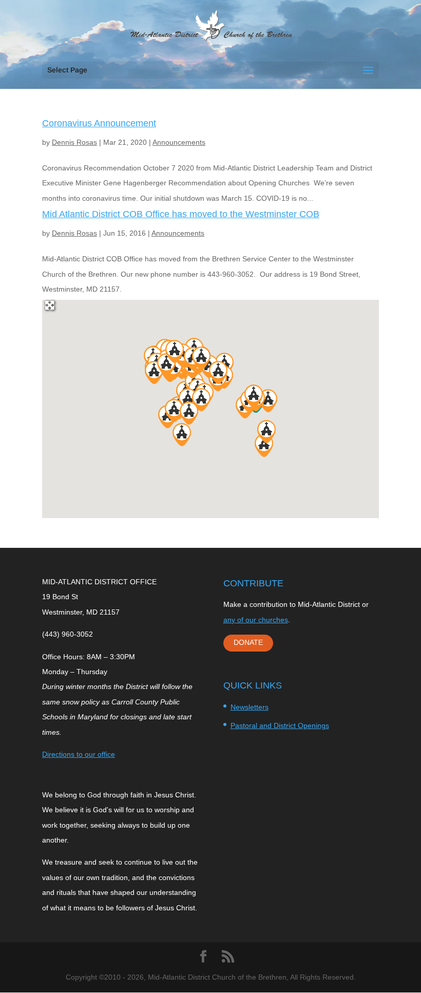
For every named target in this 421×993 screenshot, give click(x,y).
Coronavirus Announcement (99, 123)
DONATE (248, 642)
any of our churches (255, 620)
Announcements (178, 142)
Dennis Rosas (74, 142)
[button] (181, 434)
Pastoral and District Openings (280, 725)
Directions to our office (78, 754)
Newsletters (250, 707)
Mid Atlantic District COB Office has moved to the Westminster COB (180, 214)
